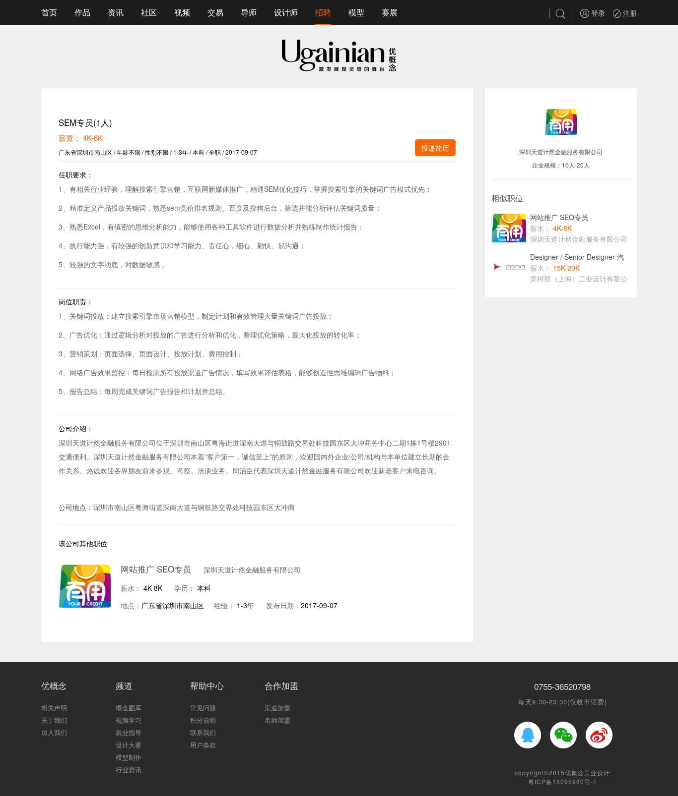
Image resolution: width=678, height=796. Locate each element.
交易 (215, 12)
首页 (49, 12)
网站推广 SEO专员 (156, 569)
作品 (82, 12)
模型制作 (128, 757)
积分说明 (203, 720)
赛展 (390, 12)
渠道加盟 (277, 707)
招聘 (323, 12)
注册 (629, 13)
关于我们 (54, 720)
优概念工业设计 (587, 772)
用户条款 (203, 744)
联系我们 (203, 732)
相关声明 (54, 707)
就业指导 (128, 732)
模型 (356, 12)
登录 (597, 13)
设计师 (286, 12)
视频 (182, 12)
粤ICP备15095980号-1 (562, 781)
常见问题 (203, 707)
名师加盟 (277, 720)
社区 (149, 12)
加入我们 (54, 732)
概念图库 (128, 707)
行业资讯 (128, 769)
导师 (249, 12)
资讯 (116, 12)
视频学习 (128, 720)
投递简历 (435, 148)
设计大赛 (128, 744)
